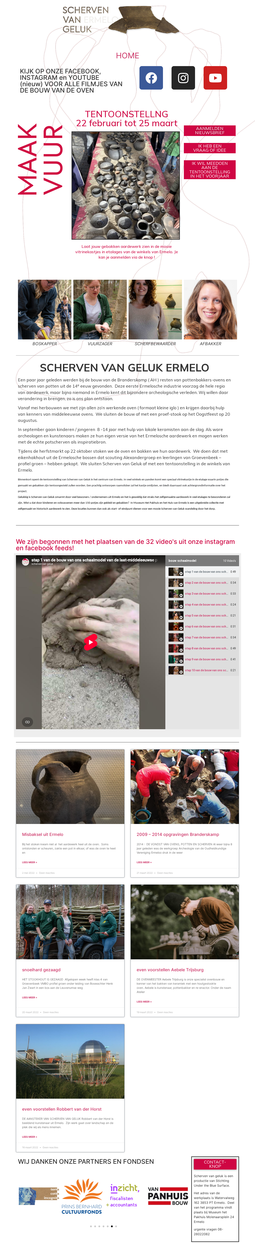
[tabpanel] (90, 642)
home (127, 55)
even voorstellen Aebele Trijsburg (170, 969)
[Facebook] (151, 78)
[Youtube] (215, 78)
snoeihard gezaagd (41, 969)
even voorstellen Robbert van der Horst (62, 1109)
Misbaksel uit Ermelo (42, 834)
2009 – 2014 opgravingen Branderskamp (178, 834)
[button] (20, 313)
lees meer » (29, 862)
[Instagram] (183, 78)
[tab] (202, 571)
